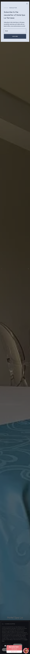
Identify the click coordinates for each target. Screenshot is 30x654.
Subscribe (15, 36)
